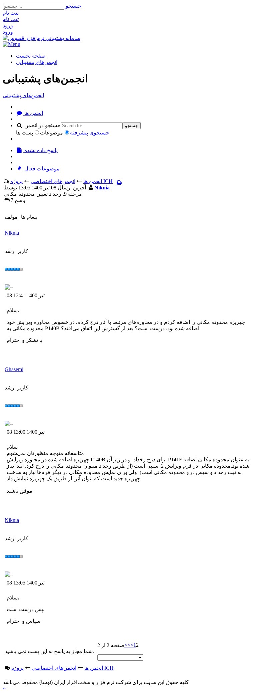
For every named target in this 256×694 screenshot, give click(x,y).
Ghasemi (14, 369)
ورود (8, 25)
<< (127, 645)
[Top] (4, 688)
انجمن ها (33, 113)
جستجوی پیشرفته (89, 132)
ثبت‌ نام (11, 13)
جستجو (73, 6)
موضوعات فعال (41, 168)
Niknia (102, 187)
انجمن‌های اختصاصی (53, 181)
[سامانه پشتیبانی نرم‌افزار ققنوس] (41, 38)
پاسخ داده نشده (40, 150)
